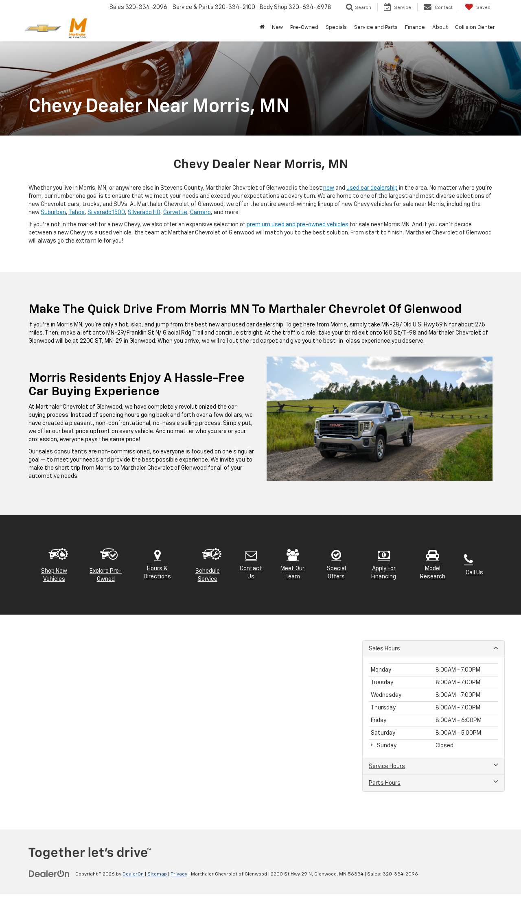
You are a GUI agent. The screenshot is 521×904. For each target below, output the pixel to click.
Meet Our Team (292, 573)
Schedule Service (207, 575)
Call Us (474, 573)
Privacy (179, 874)
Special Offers (336, 573)
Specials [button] (336, 27)
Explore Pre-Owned (106, 575)
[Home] (262, 28)
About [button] (440, 27)
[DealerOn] (49, 874)
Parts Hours (385, 783)
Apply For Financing (383, 573)
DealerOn (133, 874)
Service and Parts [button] (376, 27)
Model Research (432, 573)
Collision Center (475, 27)
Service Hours (387, 766)
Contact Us (251, 573)
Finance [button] (415, 27)
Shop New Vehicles (54, 575)
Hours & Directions (157, 573)
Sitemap (157, 874)
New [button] (277, 27)
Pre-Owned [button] (304, 27)
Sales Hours (384, 649)
